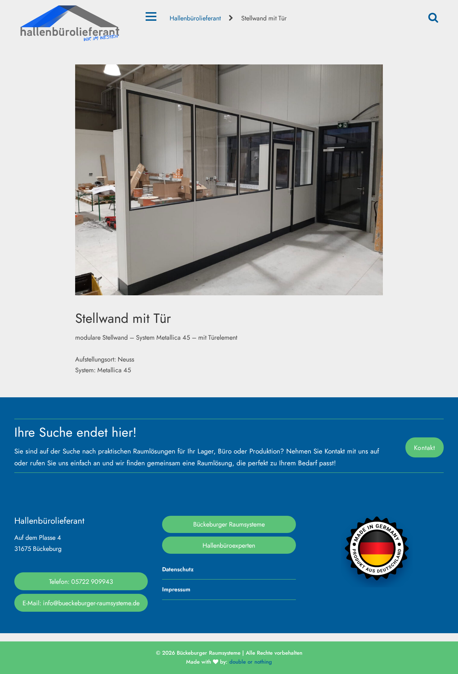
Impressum (176, 589)
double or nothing (250, 662)
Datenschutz (178, 569)
